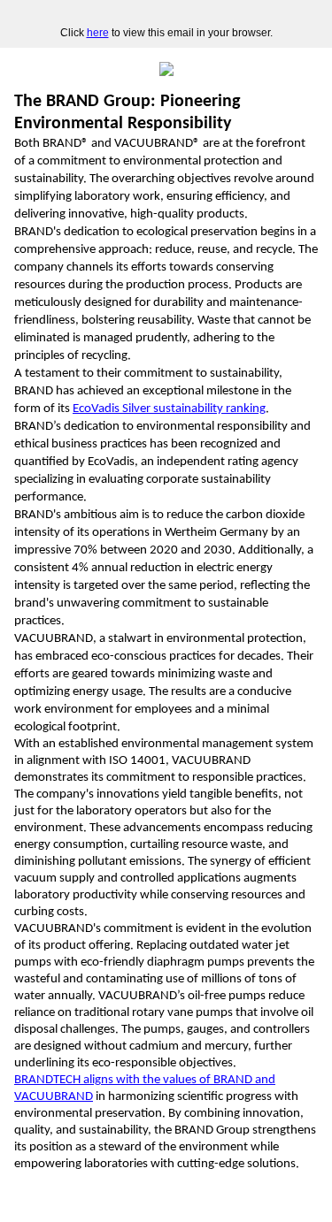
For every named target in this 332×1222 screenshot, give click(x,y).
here (98, 33)
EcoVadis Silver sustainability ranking (169, 409)
